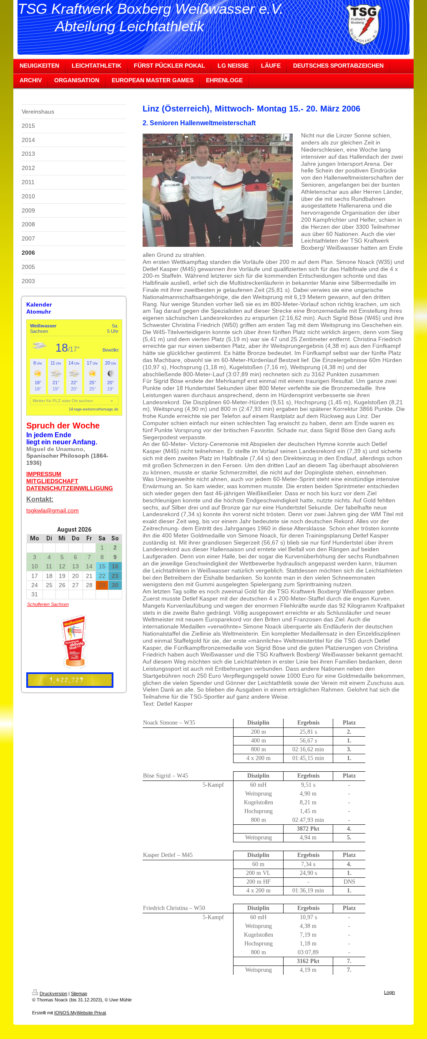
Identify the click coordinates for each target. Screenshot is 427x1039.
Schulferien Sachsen (48, 604)
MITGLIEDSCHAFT (52, 481)
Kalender (39, 304)
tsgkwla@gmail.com (52, 510)
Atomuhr (38, 311)
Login (389, 992)
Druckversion (53, 993)
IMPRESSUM (43, 474)
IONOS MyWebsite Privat (80, 1012)
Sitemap (79, 993)
